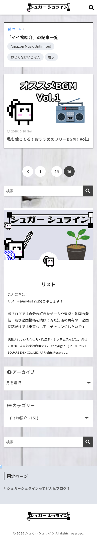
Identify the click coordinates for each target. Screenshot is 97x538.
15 (57, 171)
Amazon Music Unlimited (31, 46)
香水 (51, 56)
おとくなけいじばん (25, 56)
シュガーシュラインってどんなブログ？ (38, 488)
